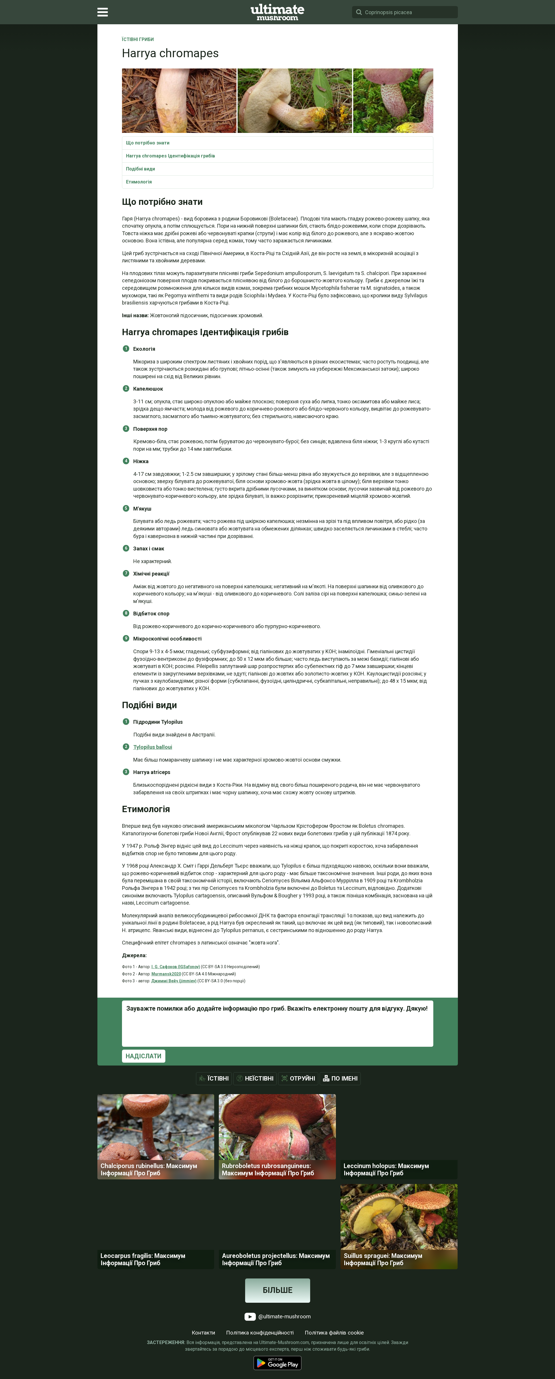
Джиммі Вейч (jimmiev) (174, 981)
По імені (345, 1078)
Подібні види (140, 169)
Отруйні (302, 1078)
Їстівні (218, 1078)
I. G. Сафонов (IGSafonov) (175, 966)
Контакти (203, 1332)
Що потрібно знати (147, 143)
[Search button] (359, 12)
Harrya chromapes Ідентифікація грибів (170, 156)
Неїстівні (259, 1078)
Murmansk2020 (166, 974)
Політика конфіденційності (260, 1332)
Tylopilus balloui (152, 747)
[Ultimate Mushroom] (277, 12)
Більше (278, 1290)
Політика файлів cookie (334, 1332)
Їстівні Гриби (138, 40)
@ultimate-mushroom (284, 1316)
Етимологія (139, 182)
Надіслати (143, 1056)
